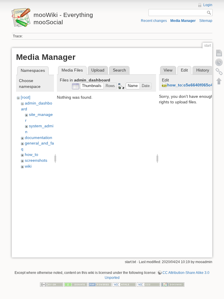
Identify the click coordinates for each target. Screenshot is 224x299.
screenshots (36, 160)
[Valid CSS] (148, 284)
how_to (31, 154)
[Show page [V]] (219, 53)
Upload (97, 70)
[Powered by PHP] (100, 284)
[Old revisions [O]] (219, 62)
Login (207, 5)
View (168, 70)
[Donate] (76, 284)
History (202, 70)
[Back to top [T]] (219, 81)
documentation (38, 137)
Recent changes (154, 21)
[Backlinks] (219, 71)
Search (119, 70)
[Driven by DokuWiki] (172, 284)
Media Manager (183, 21)
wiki (28, 166)
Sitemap (205, 21)
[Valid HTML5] (124, 284)
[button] (92, 86)
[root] (25, 97)
